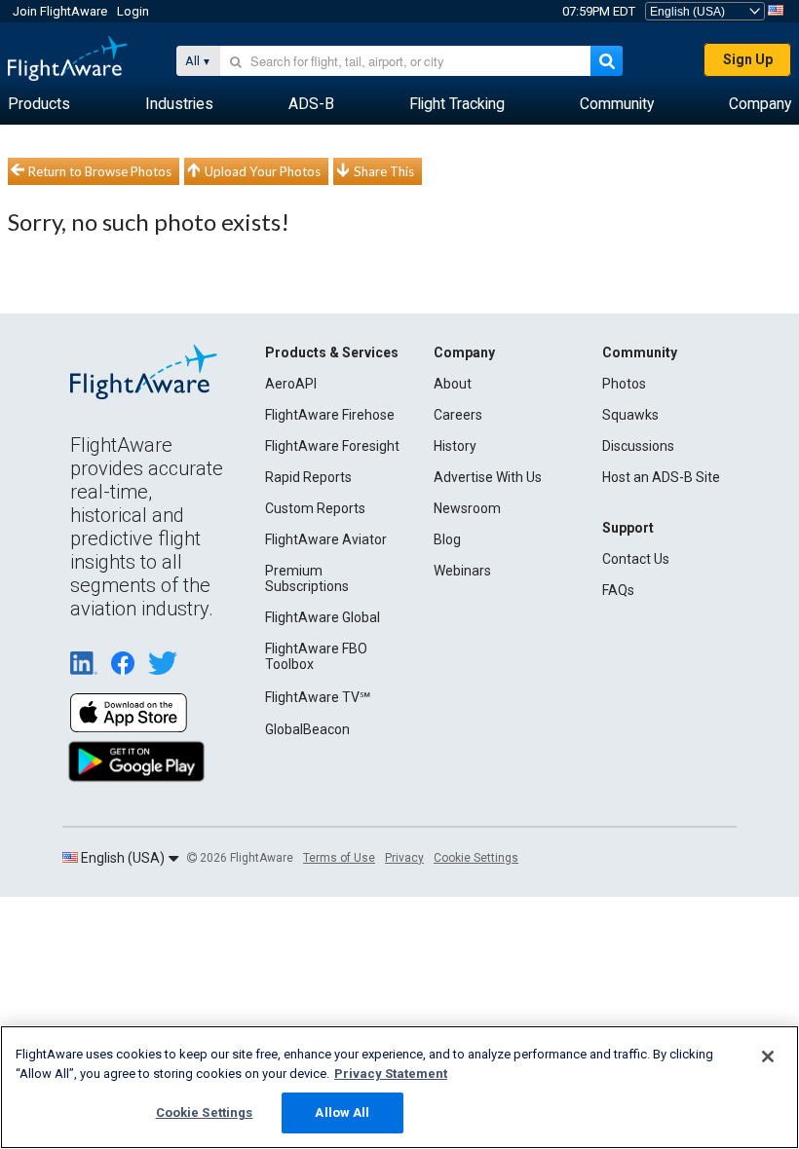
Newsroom (467, 508)
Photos (624, 383)
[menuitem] (39, 104)
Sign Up (748, 59)
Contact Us (635, 559)
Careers (458, 415)
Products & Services (332, 352)
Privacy (404, 858)
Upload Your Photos (263, 171)
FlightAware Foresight (332, 446)
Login (133, 11)
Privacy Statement (390, 1073)
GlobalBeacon (307, 729)
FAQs (618, 590)
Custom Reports (315, 508)
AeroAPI (291, 383)
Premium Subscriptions (307, 578)
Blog (447, 539)
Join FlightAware (60, 11)
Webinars (462, 570)
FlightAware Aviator (326, 539)
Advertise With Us (488, 477)
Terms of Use (339, 858)
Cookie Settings (476, 858)
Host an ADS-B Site (661, 477)
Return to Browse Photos (99, 171)
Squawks (630, 415)
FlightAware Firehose (330, 415)
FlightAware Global (322, 617)
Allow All (342, 1112)
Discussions (638, 446)
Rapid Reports (308, 477)
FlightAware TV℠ (317, 697)
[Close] (767, 1056)
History (455, 446)
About (453, 383)
